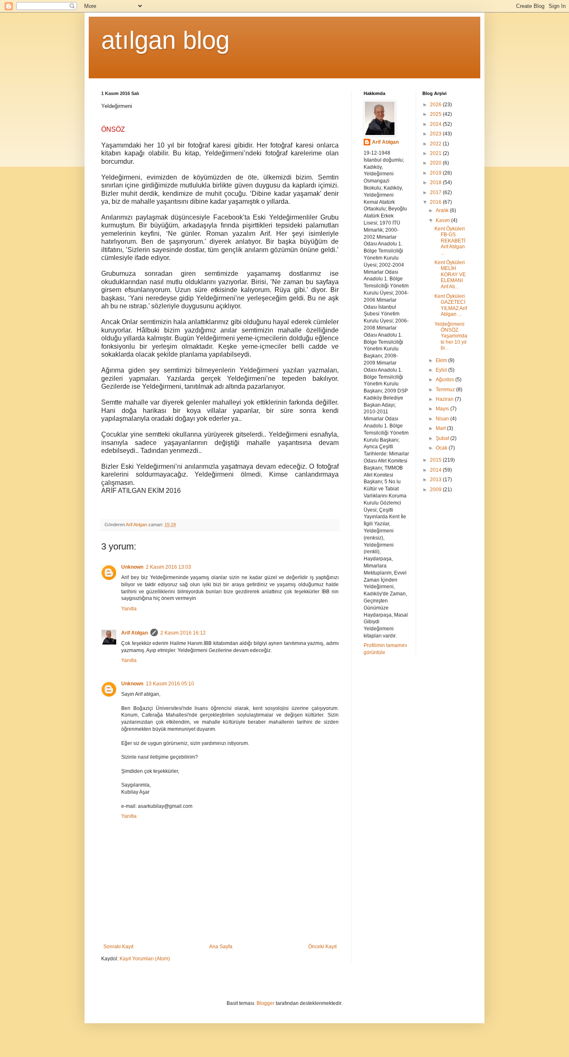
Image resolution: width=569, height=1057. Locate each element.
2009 (436, 489)
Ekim (442, 360)
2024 (436, 124)
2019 (436, 173)
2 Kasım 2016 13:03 (168, 567)
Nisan (443, 419)
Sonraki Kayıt (118, 947)
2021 (436, 153)
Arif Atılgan (134, 633)
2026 (436, 104)
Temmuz (446, 389)
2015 (436, 460)
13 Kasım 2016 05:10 (170, 684)
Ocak (442, 448)
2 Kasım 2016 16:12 (183, 633)
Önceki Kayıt (322, 947)
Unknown (132, 567)
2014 (436, 470)
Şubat (443, 438)
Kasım (443, 220)
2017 (436, 192)
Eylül (442, 370)
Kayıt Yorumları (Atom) (145, 959)
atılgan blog (165, 40)
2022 (436, 144)
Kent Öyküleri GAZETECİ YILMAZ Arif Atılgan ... (450, 305)
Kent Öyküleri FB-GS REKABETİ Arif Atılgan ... (449, 241)
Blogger (266, 1003)
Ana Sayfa (220, 947)
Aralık (443, 210)
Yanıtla (129, 609)
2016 (436, 202)
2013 (436, 479)
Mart (441, 428)
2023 (436, 134)
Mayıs (443, 409)
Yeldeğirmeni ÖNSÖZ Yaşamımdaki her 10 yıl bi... (450, 336)
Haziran (445, 399)
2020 (436, 163)
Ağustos (445, 379)
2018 (436, 182)
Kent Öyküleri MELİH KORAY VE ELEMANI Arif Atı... (450, 275)
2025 (436, 114)
